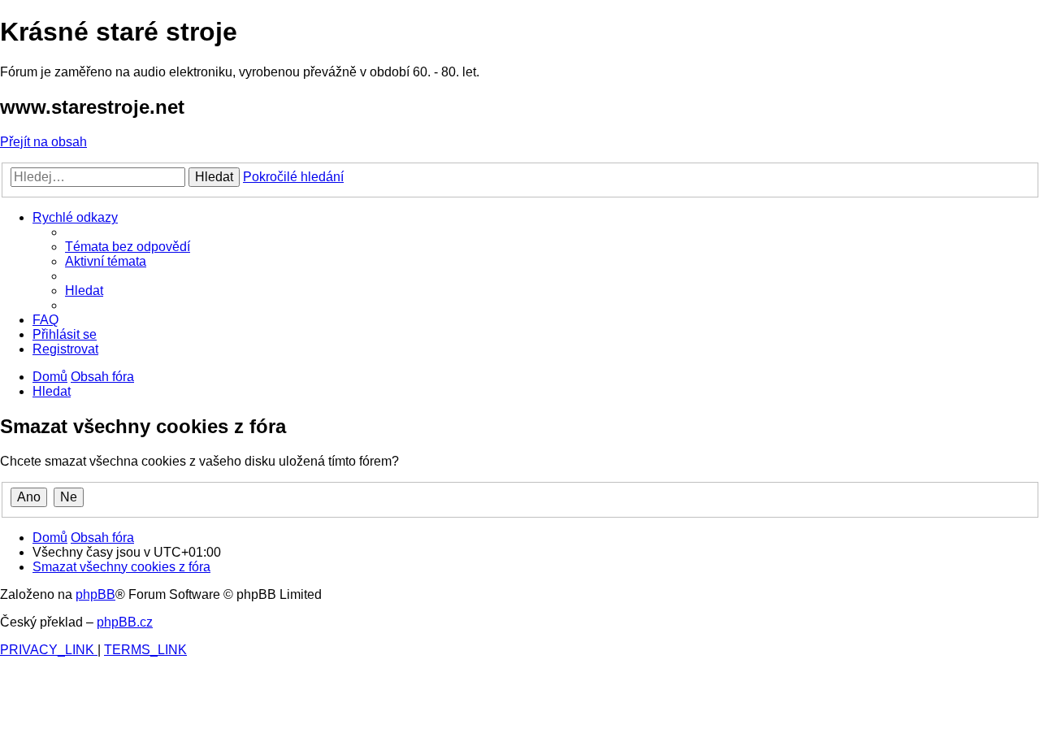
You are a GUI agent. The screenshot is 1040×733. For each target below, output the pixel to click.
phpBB (95, 594)
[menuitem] (127, 247)
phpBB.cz (125, 622)
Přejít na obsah (43, 142)
